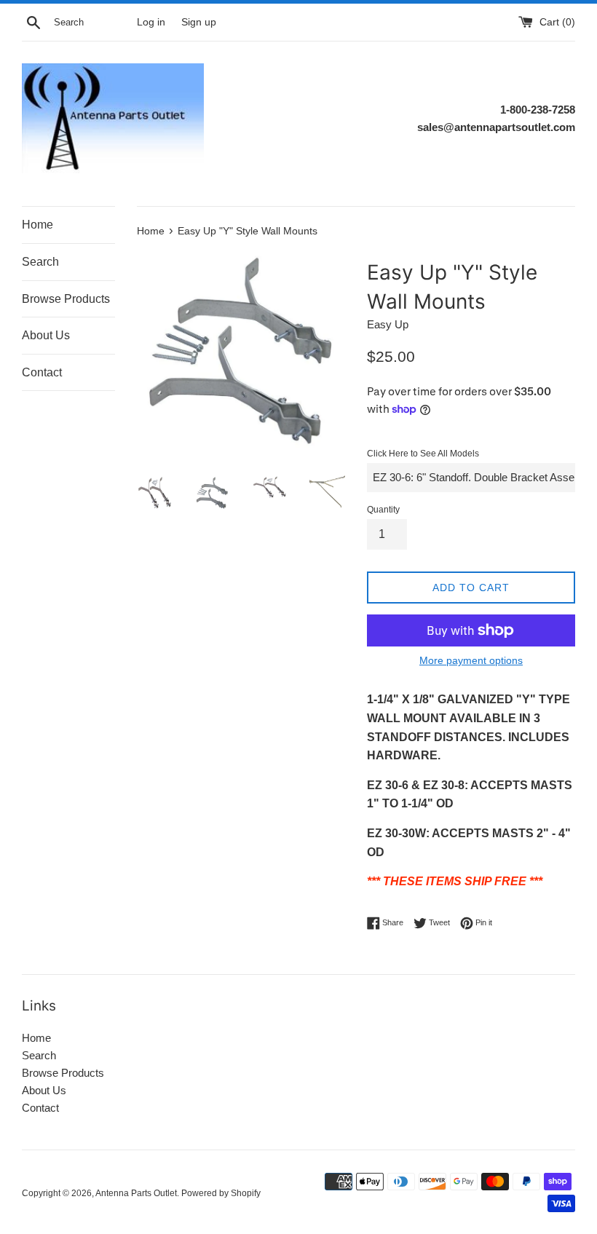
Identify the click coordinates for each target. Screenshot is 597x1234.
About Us (46, 335)
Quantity (383, 510)
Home (37, 224)
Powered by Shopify (221, 1193)
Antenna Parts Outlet (136, 1193)
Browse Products (66, 299)
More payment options (471, 660)
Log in (151, 22)
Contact (42, 372)
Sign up (198, 22)
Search (40, 262)
